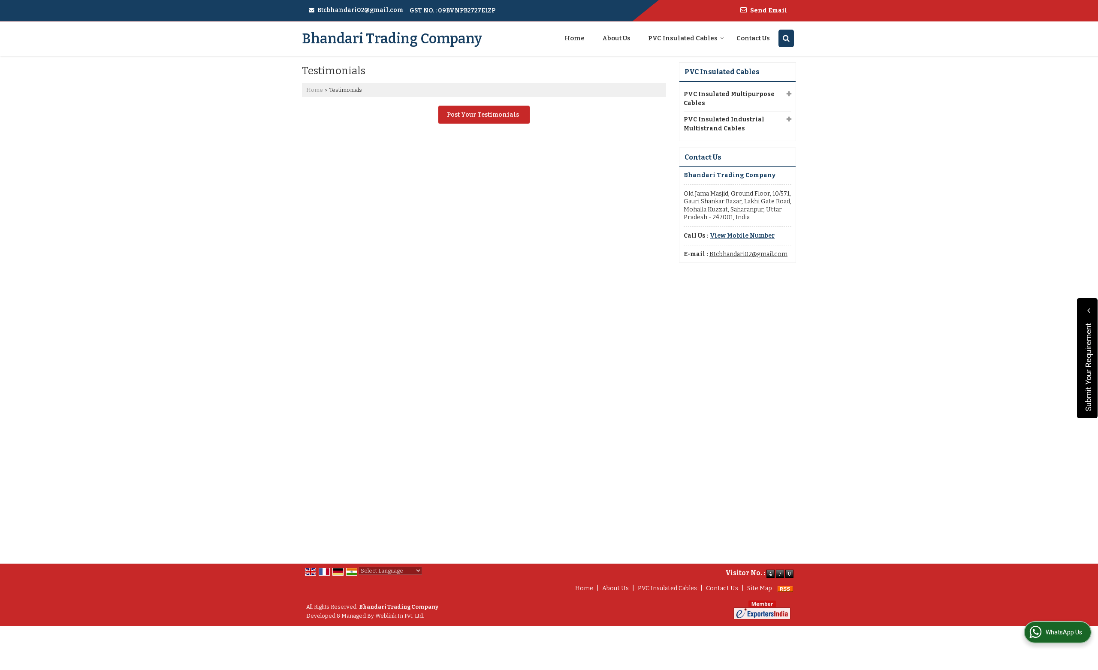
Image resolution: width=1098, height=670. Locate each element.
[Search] (786, 38)
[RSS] (785, 588)
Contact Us (753, 38)
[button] (742, 235)
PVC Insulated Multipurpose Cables (729, 99)
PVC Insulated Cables (683, 38)
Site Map (759, 588)
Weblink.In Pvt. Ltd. (399, 616)
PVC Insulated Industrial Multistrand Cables (724, 124)
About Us (616, 38)
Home (574, 38)
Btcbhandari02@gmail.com (360, 10)
